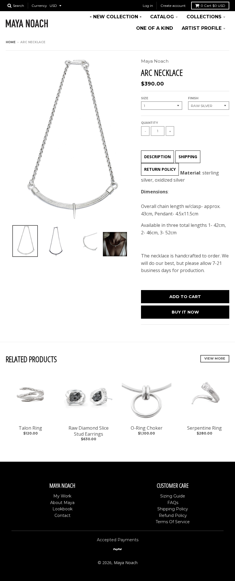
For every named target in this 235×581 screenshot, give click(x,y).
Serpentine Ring (204, 428)
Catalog (162, 16)
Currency (39, 5)
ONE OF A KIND (154, 28)
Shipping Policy (172, 508)
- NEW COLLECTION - (116, 16)
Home (10, 42)
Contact (62, 515)
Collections (204, 16)
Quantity (149, 123)
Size (144, 98)
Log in (148, 5)
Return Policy (160, 169)
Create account (173, 5)
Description (157, 156)
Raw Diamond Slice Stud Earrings (88, 431)
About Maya (62, 502)
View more (214, 358)
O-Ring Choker (146, 428)
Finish (193, 98)
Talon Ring (30, 428)
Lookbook (62, 508)
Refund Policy (173, 515)
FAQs (172, 502)
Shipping (188, 156)
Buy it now (185, 312)
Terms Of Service (173, 521)
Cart (213, 5)
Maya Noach (155, 61)
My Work (62, 496)
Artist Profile (202, 28)
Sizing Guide (172, 496)
